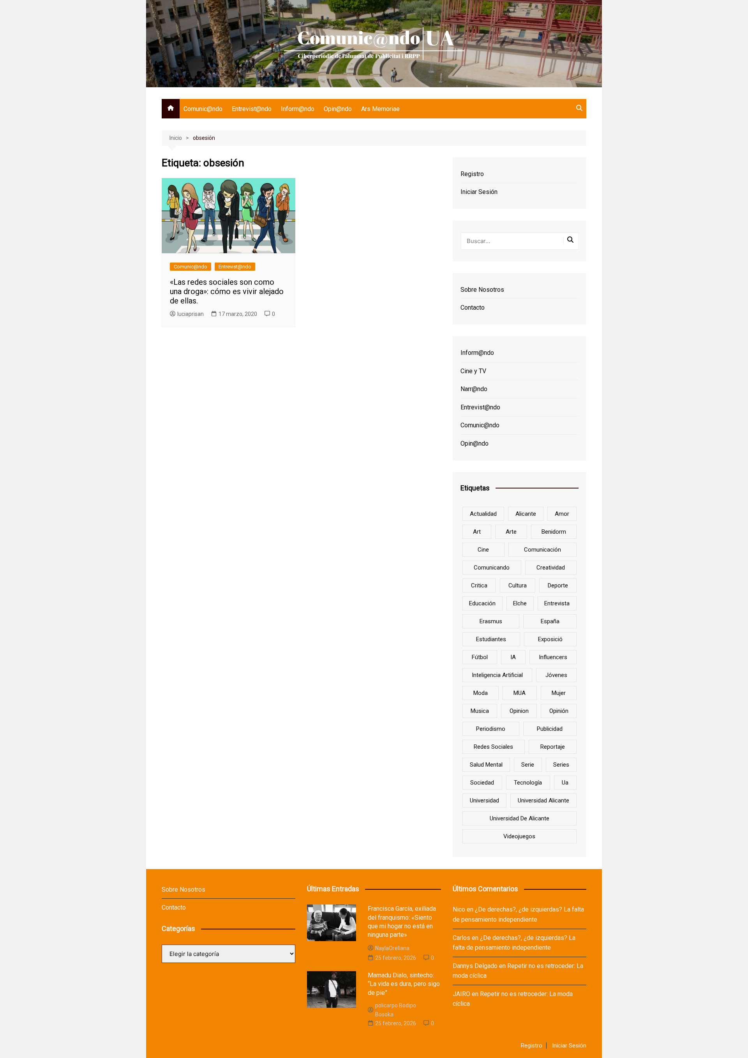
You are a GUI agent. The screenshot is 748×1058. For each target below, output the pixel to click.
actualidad (483, 513)
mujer (559, 693)
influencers (553, 657)
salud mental (486, 764)
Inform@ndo (297, 109)
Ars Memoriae (380, 109)
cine (483, 549)
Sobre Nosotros (482, 289)
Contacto (472, 307)
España (550, 621)
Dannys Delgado (475, 966)
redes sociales (493, 746)
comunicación (542, 549)
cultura (517, 585)
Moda (480, 693)
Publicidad (550, 728)
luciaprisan (190, 314)
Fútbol (480, 657)
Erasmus (491, 621)
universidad (484, 800)
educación (482, 603)
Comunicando (492, 567)
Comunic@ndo (202, 109)
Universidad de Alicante (519, 818)
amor (562, 513)
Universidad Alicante (543, 800)
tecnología (528, 782)
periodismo (490, 728)
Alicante (525, 513)
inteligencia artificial (497, 675)
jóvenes (556, 675)
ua (565, 782)
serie (527, 764)
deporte (558, 585)
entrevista (557, 603)
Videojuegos (519, 836)
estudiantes (491, 639)
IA (513, 657)
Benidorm (554, 531)
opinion (519, 710)
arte (511, 531)
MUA (519, 693)
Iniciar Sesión (478, 192)
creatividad (550, 567)
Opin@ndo (338, 109)
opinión (558, 710)
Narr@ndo (473, 389)
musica (480, 710)
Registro (472, 174)
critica (479, 585)
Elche (520, 603)
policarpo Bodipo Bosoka (395, 1009)
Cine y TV (473, 371)
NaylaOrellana (392, 948)
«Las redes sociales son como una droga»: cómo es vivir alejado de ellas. (227, 291)
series (561, 764)
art (477, 531)
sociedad (482, 782)
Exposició (550, 639)
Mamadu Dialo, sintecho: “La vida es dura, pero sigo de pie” (404, 984)
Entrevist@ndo (252, 109)
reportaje (552, 746)
